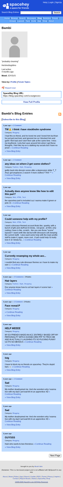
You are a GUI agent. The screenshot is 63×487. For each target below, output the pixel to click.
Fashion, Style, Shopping (22, 167)
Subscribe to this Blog (13, 119)
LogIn (51, 2)
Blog (39, 18)
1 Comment (17, 125)
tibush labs (38, 466)
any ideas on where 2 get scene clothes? (27, 163)
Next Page (55, 455)
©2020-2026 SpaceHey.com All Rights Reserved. (31, 482)
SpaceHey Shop (44, 478)
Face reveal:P (12, 305)
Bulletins (47, 18)
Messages (31, 18)
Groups (12, 21)
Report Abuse (25, 478)
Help (45, 2)
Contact (16, 478)
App (39, 21)
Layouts (20, 21)
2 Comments (18, 277)
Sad (7, 382)
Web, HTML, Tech (19, 197)
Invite (33, 21)
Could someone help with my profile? (26, 219)
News (11, 476)
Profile (13, 82)
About (51, 21)
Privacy (50, 476)
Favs (28, 21)
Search (57, 12)
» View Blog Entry (12, 151)
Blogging (16, 132)
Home (7, 18)
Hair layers (11, 280)
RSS (38, 476)
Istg (7, 357)
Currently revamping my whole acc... (25, 255)
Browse (14, 18)
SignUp (58, 2)
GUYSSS (10, 437)
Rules (16, 476)
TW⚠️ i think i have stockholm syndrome (28, 129)
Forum (55, 18)
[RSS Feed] (59, 114)
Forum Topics (24, 82)
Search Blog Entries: (11, 12)
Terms (44, 476)
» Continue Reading (19, 148)
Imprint (56, 476)
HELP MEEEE (13, 328)
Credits (33, 476)
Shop (44, 21)
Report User (10, 88)
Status (34, 478)
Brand (26, 476)
